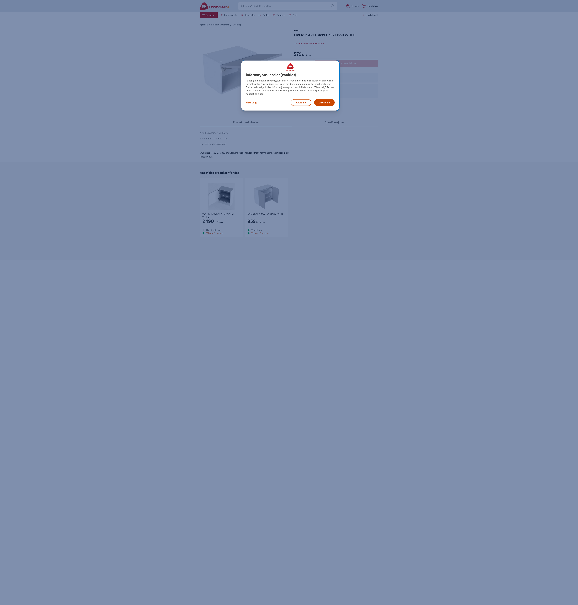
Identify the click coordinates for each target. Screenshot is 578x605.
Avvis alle (301, 102)
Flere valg (251, 102)
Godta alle (324, 102)
